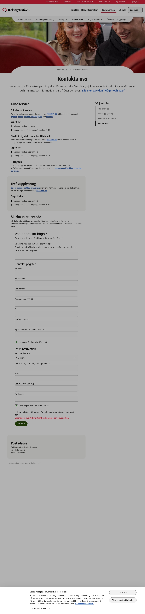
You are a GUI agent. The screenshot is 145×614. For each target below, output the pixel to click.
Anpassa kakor (39, 608)
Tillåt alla (123, 592)
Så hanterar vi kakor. (84, 604)
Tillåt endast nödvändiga (123, 600)
